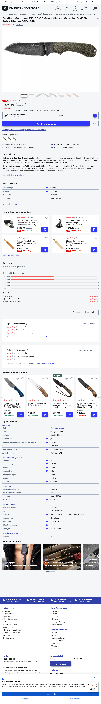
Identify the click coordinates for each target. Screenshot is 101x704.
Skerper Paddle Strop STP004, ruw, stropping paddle (26, 243)
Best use (5, 514)
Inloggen (67, 10)
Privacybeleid (94, 677)
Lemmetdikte (7, 471)
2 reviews (19, 25)
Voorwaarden (56, 624)
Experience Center (58, 638)
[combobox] (91, 312)
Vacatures (55, 646)
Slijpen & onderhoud (10, 619)
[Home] (20, 7)
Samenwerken (56, 649)
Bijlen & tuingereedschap (11, 630)
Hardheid (6, 500)
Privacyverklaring (58, 622)
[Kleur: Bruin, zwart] (9, 139)
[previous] (6, 396)
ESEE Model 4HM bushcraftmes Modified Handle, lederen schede (62, 405)
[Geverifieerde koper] (26, 324)
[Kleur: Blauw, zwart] (5, 139)
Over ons (54, 635)
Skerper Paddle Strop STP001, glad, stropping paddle (76, 243)
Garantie (54, 614)
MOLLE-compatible (9, 525)
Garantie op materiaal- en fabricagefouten (19, 442)
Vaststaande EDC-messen (27, 14)
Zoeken (75, 10)
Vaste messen (12, 14)
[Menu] (97, 683)
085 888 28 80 (8, 659)
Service (54, 611)
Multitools (6, 616)
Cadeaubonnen (57, 641)
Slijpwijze (6, 529)
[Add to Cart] (44, 229)
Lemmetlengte (7, 188)
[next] (95, 396)
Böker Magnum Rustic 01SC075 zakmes (37, 404)
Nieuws (54, 633)
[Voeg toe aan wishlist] (95, 123)
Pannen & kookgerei (9, 624)
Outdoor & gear (8, 627)
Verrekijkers (6, 635)
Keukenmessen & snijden (11, 622)
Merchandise (56, 643)
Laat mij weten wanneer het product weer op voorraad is (24, 130)
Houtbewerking (8, 638)
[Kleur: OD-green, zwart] (14, 139)
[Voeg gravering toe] (95, 116)
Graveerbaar (7, 439)
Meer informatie (14, 117)
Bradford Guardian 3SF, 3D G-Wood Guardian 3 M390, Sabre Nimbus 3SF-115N (87, 405)
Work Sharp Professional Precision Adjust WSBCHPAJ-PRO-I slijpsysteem (76, 223)
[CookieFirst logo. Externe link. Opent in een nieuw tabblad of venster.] (3, 679)
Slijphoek (5, 460)
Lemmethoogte (8, 464)
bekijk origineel (48, 337)
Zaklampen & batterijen (11, 633)
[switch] (92, 689)
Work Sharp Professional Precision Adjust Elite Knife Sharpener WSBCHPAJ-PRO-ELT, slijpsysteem (28, 223)
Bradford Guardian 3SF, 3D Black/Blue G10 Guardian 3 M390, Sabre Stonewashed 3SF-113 (14, 405)
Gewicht (5, 191)
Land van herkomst (10, 449)
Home (4, 14)
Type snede (6, 521)
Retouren (55, 616)
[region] (50, 63)
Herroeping (55, 619)
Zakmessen (6, 611)
